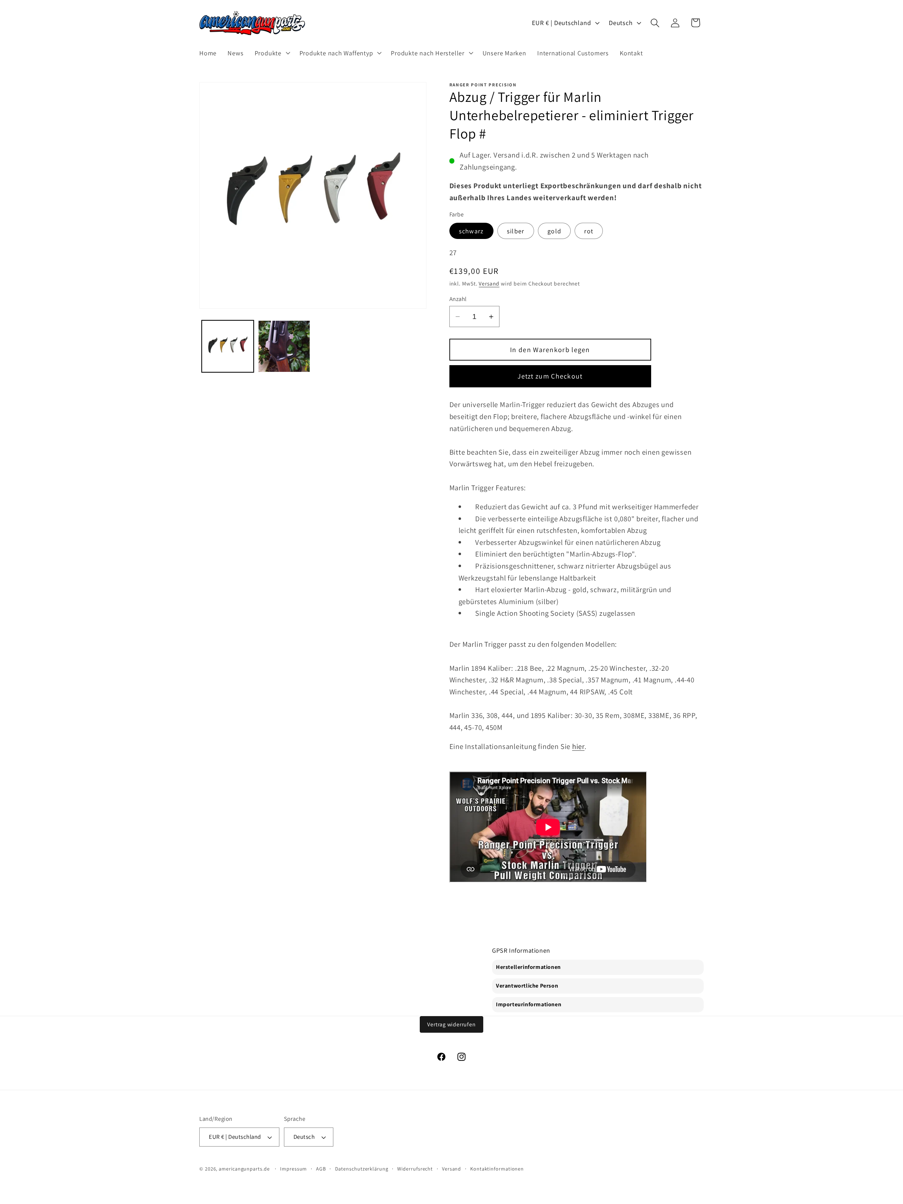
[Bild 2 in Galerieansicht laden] (284, 346)
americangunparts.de (244, 1168)
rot (588, 231)
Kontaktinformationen (497, 1168)
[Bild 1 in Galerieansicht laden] (228, 346)
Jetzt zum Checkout (549, 376)
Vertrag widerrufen (451, 1024)
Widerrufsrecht (415, 1168)
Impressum (293, 1168)
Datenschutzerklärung (361, 1168)
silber (516, 231)
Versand (489, 283)
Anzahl (458, 299)
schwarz (471, 231)
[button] (271, 52)
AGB (321, 1168)
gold (554, 231)
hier (578, 746)
